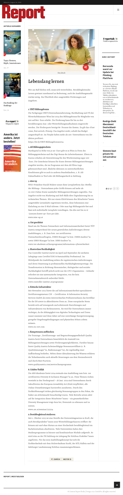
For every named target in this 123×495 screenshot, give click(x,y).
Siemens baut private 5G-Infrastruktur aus (109, 155)
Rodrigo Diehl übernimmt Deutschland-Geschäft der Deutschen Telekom (109, 129)
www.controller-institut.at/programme (45, 281)
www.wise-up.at (35, 217)
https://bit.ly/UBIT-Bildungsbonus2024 (45, 141)
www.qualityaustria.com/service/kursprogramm (49, 364)
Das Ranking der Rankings (10, 104)
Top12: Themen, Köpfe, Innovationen (12, 62)
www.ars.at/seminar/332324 (40, 409)
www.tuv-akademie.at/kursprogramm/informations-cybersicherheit (58, 244)
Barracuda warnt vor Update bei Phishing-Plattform (108, 72)
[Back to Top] (117, 485)
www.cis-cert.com (36, 326)
